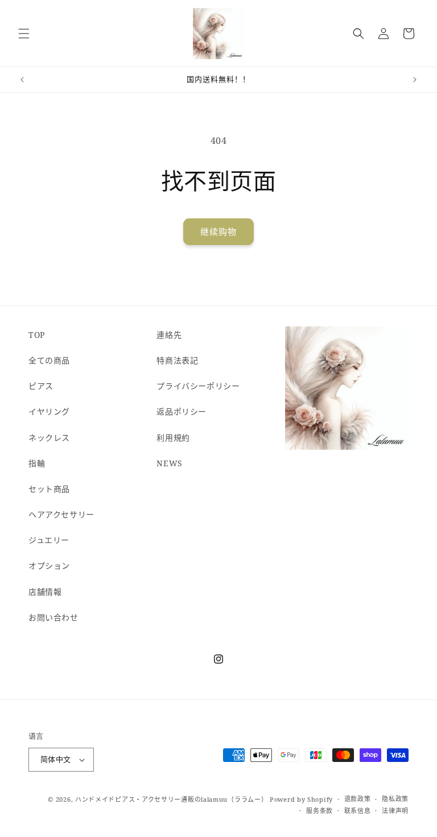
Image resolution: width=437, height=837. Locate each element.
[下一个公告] (414, 79)
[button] (23, 33)
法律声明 (395, 810)
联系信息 (357, 810)
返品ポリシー (181, 411)
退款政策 (357, 798)
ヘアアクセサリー (61, 514)
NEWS (169, 463)
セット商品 (49, 488)
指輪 (36, 463)
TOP (36, 334)
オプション (49, 565)
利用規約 (172, 437)
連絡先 (169, 334)
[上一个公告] (22, 79)
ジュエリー (48, 539)
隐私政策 (395, 798)
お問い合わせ (53, 617)
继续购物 (218, 231)
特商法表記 (177, 360)
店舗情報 (44, 591)
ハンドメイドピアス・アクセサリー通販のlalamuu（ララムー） (171, 799)
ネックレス (49, 437)
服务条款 (319, 810)
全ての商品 (49, 360)
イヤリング (49, 411)
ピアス (40, 385)
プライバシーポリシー (198, 385)
